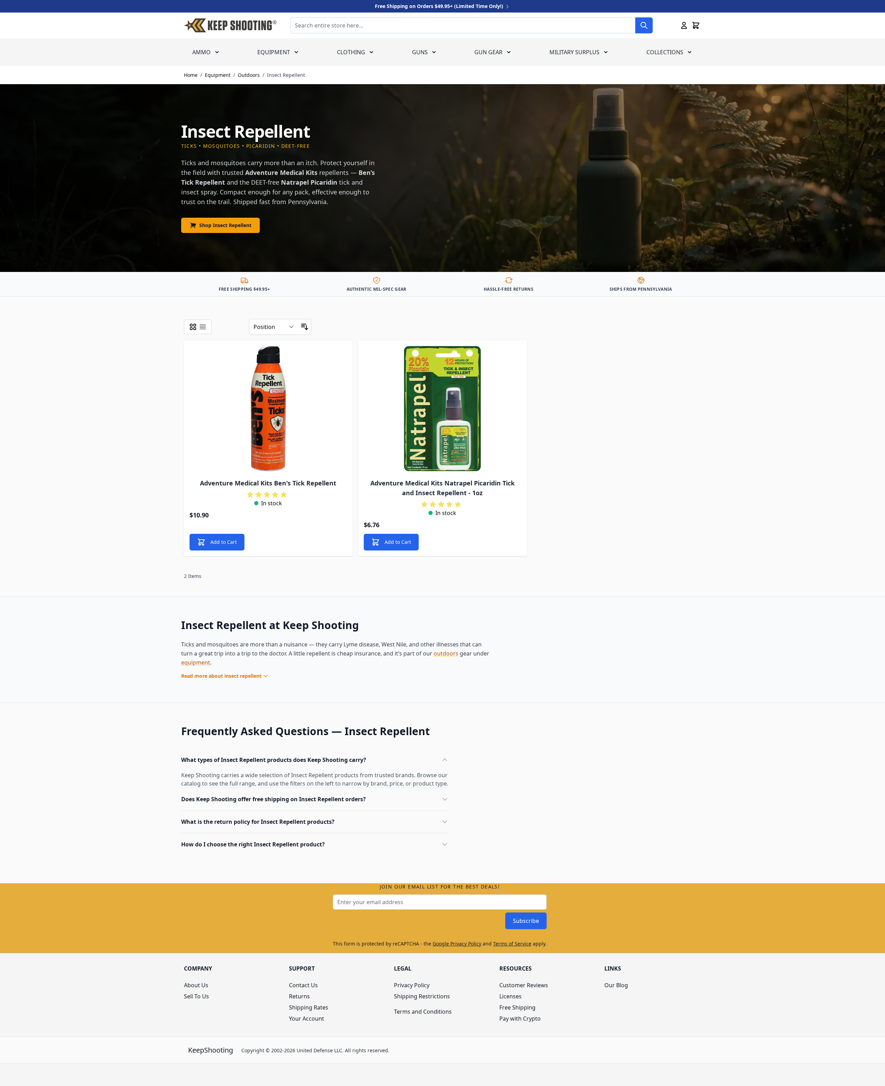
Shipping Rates (308, 1007)
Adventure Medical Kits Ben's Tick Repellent (268, 483)
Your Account (306, 1018)
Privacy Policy (411, 985)
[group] (268, 495)
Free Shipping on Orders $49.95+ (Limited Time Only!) (440, 6)
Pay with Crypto (520, 1018)
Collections (664, 52)
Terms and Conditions (423, 1011)
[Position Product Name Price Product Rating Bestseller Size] (273, 327)
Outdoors (249, 75)
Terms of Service (512, 943)
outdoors (446, 653)
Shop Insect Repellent (225, 225)
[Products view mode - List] (203, 327)
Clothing (351, 52)
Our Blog (616, 985)
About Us (196, 985)
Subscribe (526, 921)
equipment (195, 662)
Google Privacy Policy (457, 943)
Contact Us (303, 985)
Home (191, 75)
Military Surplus (574, 52)
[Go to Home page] (230, 25)
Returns (299, 996)
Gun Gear (488, 52)
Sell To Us (196, 996)
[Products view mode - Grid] (193, 327)
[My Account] (684, 25)
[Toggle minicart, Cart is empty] (695, 25)
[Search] (644, 25)
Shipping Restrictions (422, 996)
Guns (420, 52)
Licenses (510, 996)
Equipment (273, 52)
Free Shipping (517, 1007)
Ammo (201, 52)
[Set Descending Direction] (304, 327)
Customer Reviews (523, 985)
